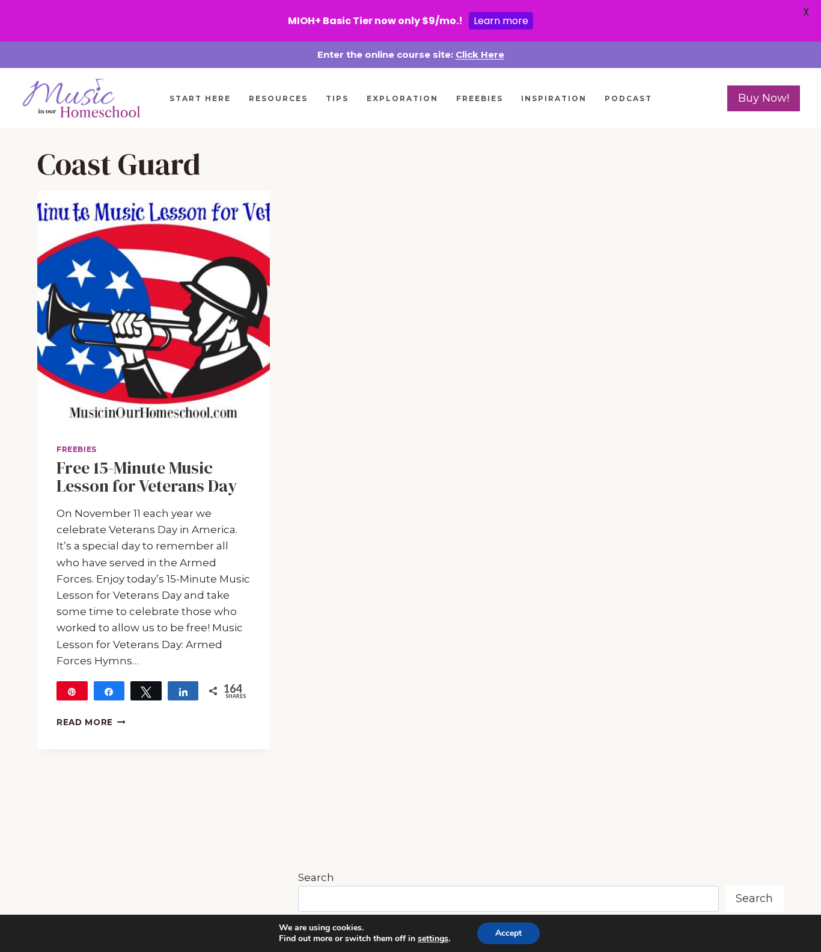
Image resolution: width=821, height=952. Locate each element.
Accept (508, 933)
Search (316, 877)
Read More (91, 722)
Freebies (479, 98)
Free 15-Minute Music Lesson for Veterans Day (146, 477)
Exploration (402, 98)
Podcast (628, 98)
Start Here (200, 98)
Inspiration (554, 98)
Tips (337, 98)
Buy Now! (763, 98)
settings (433, 938)
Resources (278, 98)
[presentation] (153, 307)
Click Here (480, 54)
